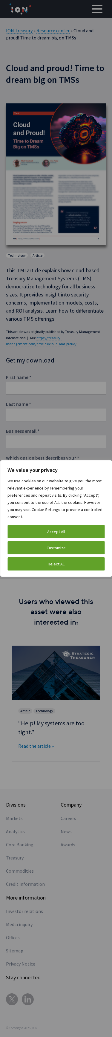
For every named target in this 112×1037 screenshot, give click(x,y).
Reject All (56, 564)
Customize (56, 547)
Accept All (56, 531)
